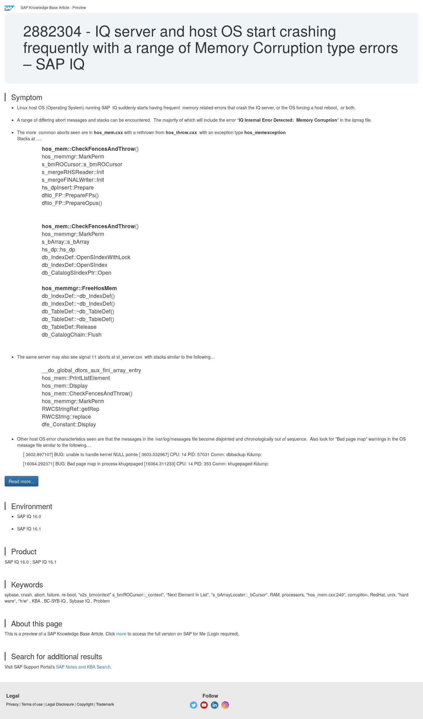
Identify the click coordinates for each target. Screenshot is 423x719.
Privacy (12, 704)
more (121, 633)
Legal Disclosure (60, 704)
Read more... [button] (21, 481)
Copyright (85, 704)
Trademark (105, 704)
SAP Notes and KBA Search (83, 667)
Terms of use (32, 704)
